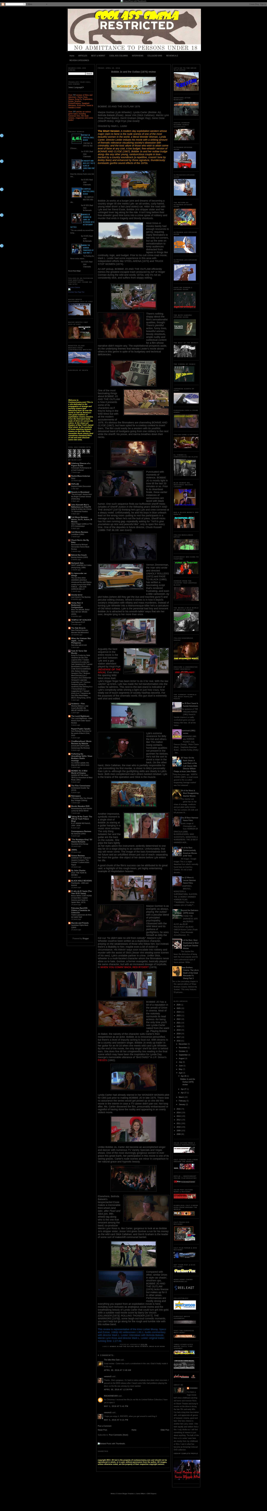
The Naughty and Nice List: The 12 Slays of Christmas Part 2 (88, 165)
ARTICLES (82, 56)
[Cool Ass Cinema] (69, 290)
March (181, 1097)
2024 (179, 1012)
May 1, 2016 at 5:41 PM (116, 1406)
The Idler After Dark (112, 1360)
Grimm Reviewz (78, 856)
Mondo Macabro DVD (80, 806)
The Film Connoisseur (80, 786)
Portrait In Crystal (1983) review (87, 137)
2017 (179, 1037)
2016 (179, 1041)
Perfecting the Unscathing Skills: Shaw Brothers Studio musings (81, 757)
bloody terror (76, 595)
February (182, 1101)
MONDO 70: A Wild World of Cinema (79, 772)
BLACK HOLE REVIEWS (81, 881)
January (182, 1104)
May (181, 1069)
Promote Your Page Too (76, 292)
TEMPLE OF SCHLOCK (81, 620)
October (182, 1051)
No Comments (87, 210)
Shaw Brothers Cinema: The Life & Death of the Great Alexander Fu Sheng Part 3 (190, 972)
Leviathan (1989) (77, 534)
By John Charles (78, 870)
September (183, 1055)
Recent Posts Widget (74, 271)
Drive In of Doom (157, 1346)
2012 (179, 1120)
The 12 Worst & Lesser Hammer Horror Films (188, 880)
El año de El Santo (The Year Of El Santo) (81, 892)
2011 (179, 1123)
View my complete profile (186, 1453)
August (182, 1058)
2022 (179, 1019)
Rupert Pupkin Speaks (80, 729)
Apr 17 (184, 1093)
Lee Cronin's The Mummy (81, 597)
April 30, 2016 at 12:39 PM (118, 1390)
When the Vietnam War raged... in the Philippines (81, 640)
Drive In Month (141, 1346)
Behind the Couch (79, 555)
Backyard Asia (77, 563)
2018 (179, 1034)
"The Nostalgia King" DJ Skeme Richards (81, 841)
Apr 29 (184, 1076)
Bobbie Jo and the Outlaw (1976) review (187, 1082)
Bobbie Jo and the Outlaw (122, 1346)
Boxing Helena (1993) (79, 557)
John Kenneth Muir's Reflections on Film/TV (81, 506)
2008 (179, 1134)
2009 (179, 1131)
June (181, 1066)
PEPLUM (75, 484)
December (183, 1044)
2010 (179, 1127)
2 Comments (87, 156)
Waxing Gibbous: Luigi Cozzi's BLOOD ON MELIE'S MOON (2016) (80, 708)
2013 (179, 1116)
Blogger (86, 938)
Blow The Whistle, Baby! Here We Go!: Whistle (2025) (80, 612)
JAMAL (74, 850)
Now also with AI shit (79, 645)
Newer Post (102, 1430)
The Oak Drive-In (78, 628)
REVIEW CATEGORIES (79, 60)
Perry (73, 478)
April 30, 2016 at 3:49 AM (117, 1370)
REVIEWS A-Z (172, 56)
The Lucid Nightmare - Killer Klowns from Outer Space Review (81, 720)
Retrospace (76, 796)
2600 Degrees (151, 1493)
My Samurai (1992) (78, 834)
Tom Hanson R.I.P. (78, 622)
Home (72, 56)
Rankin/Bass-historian (80, 476)
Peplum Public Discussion (81, 486)
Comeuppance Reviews (81, 831)
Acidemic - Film (78, 704)
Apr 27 (184, 1089)
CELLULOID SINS (154, 56)
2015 (179, 1109)
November (183, 1048)
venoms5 (107, 1376)
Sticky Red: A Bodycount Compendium (77, 605)
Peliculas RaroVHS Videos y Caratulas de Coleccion (80, 910)
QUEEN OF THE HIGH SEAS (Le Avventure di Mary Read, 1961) (81, 777)
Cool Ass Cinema (74, 287)
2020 (179, 1026)
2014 (179, 1113)
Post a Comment (104, 1426)
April (181, 1073)
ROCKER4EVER (111, 1396)
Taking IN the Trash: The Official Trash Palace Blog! (81, 819)
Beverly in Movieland (80, 492)
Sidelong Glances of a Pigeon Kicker (80, 464)
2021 (179, 1023)
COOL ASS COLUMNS (118, 56)
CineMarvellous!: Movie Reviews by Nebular (81, 742)
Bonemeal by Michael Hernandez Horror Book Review (80, 547)
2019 (179, 1030)
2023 (179, 1016)
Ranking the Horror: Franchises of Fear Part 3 (87, 249)
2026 (179, 1005)
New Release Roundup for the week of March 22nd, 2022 (81, 733)
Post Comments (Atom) (118, 1435)
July (181, 1062)
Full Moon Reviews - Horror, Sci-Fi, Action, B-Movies (81, 519)
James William (140, 1493)
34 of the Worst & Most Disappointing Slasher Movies (189, 793)
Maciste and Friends (80, 923)
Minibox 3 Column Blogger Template (122, 1493)
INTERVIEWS (137, 56)
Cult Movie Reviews (79, 532)
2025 (179, 1008)
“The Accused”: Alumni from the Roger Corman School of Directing (81, 496)
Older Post (165, 1430)
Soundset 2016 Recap (79, 844)
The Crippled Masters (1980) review (87, 191)
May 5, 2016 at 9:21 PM (116, 1420)
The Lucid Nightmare (80, 716)
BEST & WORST (98, 56)
